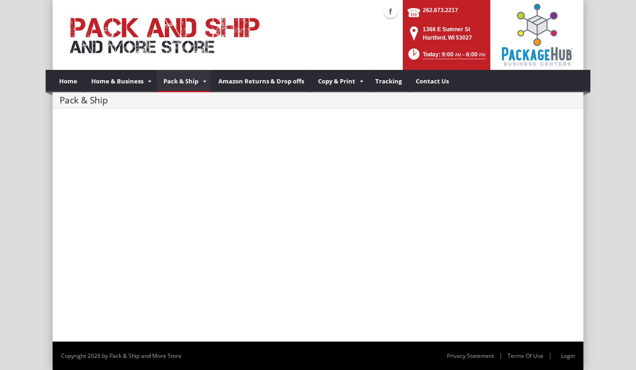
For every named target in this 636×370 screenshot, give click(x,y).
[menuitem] (68, 81)
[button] (446, 57)
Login (568, 356)
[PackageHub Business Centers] (536, 34)
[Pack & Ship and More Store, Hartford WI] (164, 35)
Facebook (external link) (391, 11)
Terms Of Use (525, 356)
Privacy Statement (470, 356)
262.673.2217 (440, 10)
